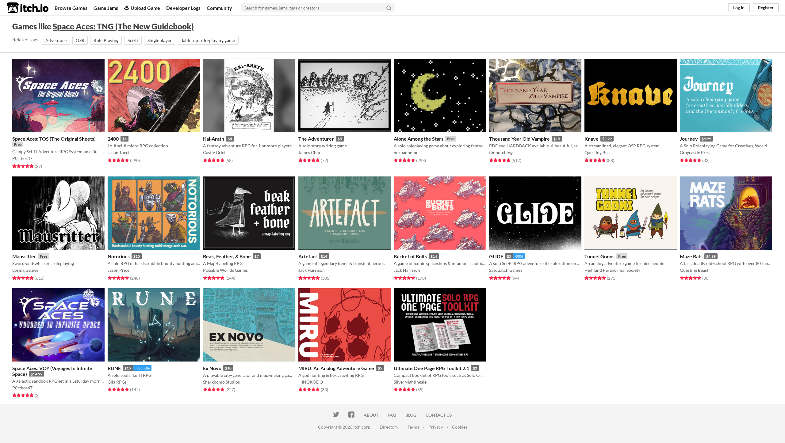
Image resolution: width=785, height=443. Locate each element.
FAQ (392, 415)
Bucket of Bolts (410, 256)
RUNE (114, 368)
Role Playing (106, 40)
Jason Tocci (118, 152)
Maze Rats (691, 256)
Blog (410, 415)
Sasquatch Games (505, 270)
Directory (389, 427)
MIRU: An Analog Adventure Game (336, 368)
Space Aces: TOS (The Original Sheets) (54, 139)
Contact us (439, 415)
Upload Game (145, 8)
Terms (413, 427)
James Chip (309, 152)
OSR (80, 40)
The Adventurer (316, 139)
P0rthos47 (22, 158)
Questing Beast (598, 152)
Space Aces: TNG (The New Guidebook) (123, 26)
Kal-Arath (213, 139)
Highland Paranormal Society (612, 270)
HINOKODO (310, 381)
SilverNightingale (410, 381)
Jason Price (118, 270)
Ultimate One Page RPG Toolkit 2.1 (431, 368)
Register (766, 7)
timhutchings (501, 152)
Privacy (435, 427)
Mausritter (24, 256)
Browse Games (71, 8)
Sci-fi (133, 40)
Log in (739, 7)
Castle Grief (214, 152)
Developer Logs (183, 8)
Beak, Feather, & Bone (227, 256)
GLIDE (496, 256)
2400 (113, 139)
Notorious (119, 256)
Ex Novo (212, 368)
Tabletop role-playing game (208, 40)
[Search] (389, 7)
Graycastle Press (695, 152)
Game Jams (106, 8)
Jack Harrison (311, 270)
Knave (591, 139)
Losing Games (25, 270)
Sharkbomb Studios (221, 381)
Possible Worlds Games (225, 270)
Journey (689, 139)
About (371, 415)
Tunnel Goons (599, 256)
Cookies (459, 427)
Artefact (307, 256)
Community (219, 8)
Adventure (56, 40)
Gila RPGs (117, 381)
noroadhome (406, 152)
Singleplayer (159, 40)
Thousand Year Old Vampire (519, 139)
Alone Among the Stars (418, 139)
